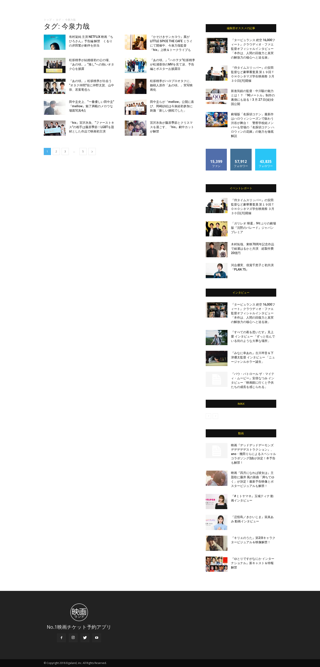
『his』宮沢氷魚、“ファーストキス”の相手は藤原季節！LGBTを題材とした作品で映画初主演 (91, 127)
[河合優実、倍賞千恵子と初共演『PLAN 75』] (216, 270)
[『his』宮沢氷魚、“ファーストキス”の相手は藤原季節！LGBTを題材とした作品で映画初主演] (55, 128)
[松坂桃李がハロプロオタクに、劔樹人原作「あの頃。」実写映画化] (136, 86)
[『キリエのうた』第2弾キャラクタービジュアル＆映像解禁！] (216, 543)
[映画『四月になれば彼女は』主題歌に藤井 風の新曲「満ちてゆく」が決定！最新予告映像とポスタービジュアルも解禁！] (216, 478)
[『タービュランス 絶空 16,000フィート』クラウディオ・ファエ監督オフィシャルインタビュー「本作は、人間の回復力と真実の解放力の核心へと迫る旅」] (216, 45)
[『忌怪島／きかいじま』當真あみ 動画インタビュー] (216, 522)
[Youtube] (96, 638)
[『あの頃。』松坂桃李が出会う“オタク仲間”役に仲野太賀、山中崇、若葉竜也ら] (55, 86)
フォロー (241, 150)
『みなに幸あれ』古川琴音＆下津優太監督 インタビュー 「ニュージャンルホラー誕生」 (253, 357)
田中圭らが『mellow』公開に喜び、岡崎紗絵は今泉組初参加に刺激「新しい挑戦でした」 (172, 106)
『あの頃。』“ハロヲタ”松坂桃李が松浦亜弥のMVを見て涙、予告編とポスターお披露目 (172, 64)
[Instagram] (73, 638)
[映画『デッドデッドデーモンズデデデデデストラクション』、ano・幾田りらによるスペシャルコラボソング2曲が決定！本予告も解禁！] (216, 450)
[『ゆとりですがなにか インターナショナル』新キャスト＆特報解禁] (216, 564)
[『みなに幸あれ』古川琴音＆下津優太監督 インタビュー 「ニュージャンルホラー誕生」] (216, 358)
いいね (216, 150)
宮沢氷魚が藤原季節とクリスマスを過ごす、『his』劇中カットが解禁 (172, 127)
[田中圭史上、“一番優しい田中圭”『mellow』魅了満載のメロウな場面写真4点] (55, 107)
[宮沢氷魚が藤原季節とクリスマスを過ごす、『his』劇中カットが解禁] (136, 128)
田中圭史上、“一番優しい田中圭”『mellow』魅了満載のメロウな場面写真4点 (91, 106)
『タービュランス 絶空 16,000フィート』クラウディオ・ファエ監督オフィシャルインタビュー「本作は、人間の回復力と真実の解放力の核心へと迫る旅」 (253, 48)
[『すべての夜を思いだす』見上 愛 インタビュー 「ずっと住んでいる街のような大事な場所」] (216, 337)
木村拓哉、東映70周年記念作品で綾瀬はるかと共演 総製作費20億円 (252, 248)
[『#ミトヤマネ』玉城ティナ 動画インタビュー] (216, 501)
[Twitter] (85, 638)
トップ (48, 20)
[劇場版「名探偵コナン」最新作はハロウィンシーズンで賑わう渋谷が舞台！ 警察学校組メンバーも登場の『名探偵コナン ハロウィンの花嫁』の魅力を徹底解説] (216, 119)
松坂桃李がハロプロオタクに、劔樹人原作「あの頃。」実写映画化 (171, 85)
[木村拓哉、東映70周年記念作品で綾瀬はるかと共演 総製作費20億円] (216, 249)
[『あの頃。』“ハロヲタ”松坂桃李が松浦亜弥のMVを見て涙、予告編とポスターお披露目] (136, 65)
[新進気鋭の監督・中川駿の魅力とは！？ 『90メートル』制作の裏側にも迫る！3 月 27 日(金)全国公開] (216, 96)
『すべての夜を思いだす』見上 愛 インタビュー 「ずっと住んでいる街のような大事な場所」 (253, 336)
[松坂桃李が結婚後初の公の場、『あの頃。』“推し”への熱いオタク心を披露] (55, 65)
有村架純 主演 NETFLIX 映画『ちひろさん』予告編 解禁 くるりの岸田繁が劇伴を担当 (91, 41)
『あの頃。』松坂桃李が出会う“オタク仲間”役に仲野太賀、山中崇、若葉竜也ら (91, 85)
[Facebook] (61, 638)
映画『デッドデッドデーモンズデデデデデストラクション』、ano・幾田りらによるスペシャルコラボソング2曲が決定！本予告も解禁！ (253, 453)
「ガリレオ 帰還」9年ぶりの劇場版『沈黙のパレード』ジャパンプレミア (253, 228)
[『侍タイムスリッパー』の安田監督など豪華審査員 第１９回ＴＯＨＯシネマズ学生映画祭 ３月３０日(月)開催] (216, 73)
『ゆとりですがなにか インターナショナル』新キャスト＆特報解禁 (252, 563)
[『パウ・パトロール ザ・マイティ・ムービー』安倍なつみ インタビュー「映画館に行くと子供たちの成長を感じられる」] (216, 379)
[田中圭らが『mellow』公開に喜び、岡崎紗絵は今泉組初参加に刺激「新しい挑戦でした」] (136, 107)
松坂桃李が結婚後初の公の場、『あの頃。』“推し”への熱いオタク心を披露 (91, 64)
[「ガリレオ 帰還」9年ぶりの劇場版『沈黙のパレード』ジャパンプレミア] (216, 228)
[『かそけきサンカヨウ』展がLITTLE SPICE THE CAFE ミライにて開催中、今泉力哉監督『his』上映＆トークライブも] (136, 42)
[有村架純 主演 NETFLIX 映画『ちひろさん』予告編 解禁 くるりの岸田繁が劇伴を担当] (55, 42)
